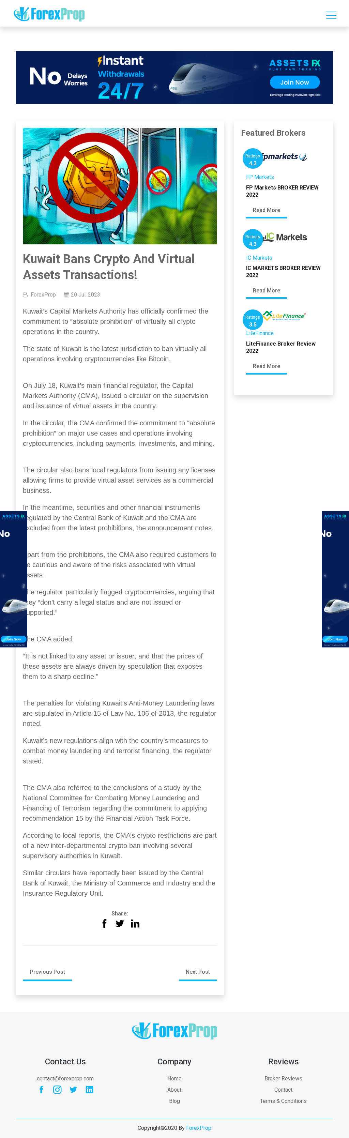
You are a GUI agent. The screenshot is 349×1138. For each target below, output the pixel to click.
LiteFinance (260, 333)
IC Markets (259, 258)
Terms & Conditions (283, 1101)
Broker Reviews (283, 1078)
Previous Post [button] (47, 972)
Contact (283, 1090)
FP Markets (260, 177)
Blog (174, 1101)
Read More (266, 210)
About (174, 1090)
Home (174, 1078)
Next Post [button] (198, 972)
